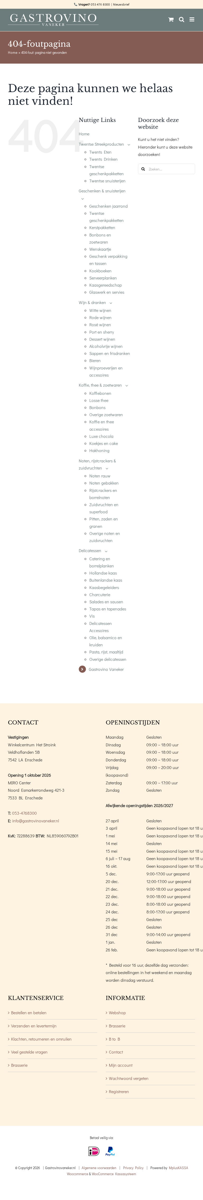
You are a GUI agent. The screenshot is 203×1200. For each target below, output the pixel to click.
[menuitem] (104, 134)
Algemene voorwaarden (99, 1167)
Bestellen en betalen (29, 1012)
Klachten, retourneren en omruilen (41, 1039)
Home (13, 52)
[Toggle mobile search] (181, 19)
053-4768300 (24, 813)
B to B (114, 1039)
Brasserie (19, 1065)
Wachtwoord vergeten (129, 1078)
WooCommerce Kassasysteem (114, 1173)
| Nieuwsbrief (120, 4)
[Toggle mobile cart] (171, 19)
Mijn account (120, 1065)
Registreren (119, 1091)
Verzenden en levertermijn (34, 1025)
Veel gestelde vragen (29, 1052)
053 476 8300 (100, 4)
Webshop (117, 1012)
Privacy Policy (133, 1167)
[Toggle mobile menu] (192, 19)
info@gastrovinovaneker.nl (35, 820)
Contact (116, 1052)
